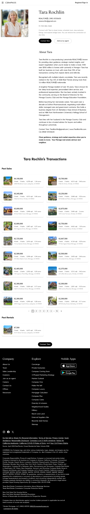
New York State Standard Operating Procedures (19, 494)
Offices (5, 389)
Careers (6, 382)
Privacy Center (58, 438)
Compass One (37, 382)
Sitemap (35, 424)
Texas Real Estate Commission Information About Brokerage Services (26, 486)
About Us (6, 364)
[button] (2, 2)
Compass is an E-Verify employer (43, 441)
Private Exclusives (38, 368)
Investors (6, 375)
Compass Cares (38, 400)
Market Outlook (38, 378)
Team (5, 368)
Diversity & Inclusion (39, 403)
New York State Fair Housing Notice (15, 492)
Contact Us (7, 385)
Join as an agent (9, 378)
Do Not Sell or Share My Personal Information (20, 438)
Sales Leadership (9, 371)
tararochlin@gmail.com (47, 21)
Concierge (36, 364)
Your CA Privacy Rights (59, 443)
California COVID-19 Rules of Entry (32, 443)
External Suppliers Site (40, 417)
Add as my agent (63, 41)
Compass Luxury (38, 389)
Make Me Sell (37, 385)
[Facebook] (9, 431)
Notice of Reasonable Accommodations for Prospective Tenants (24, 496)
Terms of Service (45, 438)
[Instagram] (5, 431)
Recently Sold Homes (40, 421)
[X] (13, 431)
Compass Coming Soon (41, 371)
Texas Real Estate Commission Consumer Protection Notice (23, 488)
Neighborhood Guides (40, 407)
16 (57, 311)
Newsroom (7, 393)
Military (34, 410)
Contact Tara (45, 41)
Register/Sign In (81, 3)
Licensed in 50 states (11, 509)
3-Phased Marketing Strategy (43, 375)
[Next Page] (61, 311)
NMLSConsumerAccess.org (39, 506)
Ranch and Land (38, 414)
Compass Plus (37, 396)
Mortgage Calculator (40, 393)
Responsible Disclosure (20, 441)
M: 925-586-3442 (45, 26)
